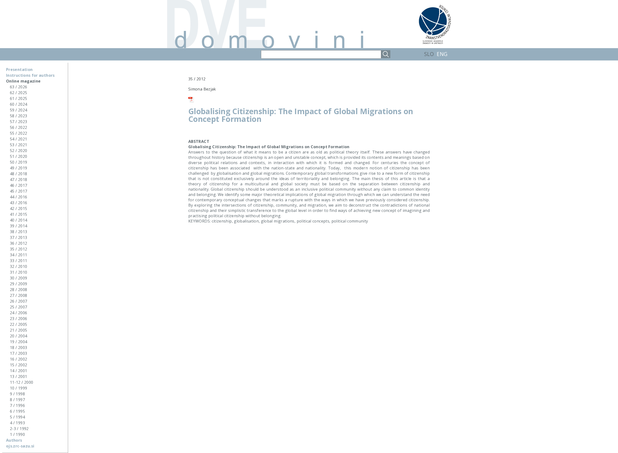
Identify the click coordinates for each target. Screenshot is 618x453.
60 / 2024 (18, 104)
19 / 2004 (18, 341)
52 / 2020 (18, 150)
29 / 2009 (18, 283)
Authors (14, 440)
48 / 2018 (18, 173)
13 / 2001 (18, 376)
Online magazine (23, 81)
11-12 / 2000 (21, 382)
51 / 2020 (18, 156)
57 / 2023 (18, 121)
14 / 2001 (18, 370)
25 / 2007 (18, 307)
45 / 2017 (18, 191)
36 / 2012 (18, 243)
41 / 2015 (18, 214)
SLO (429, 54)
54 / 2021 (18, 139)
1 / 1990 (17, 434)
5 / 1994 (17, 417)
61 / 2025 (18, 98)
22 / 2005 (18, 324)
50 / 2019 (18, 162)
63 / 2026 (18, 87)
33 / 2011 (18, 260)
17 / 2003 (18, 353)
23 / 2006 (18, 318)
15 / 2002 (18, 365)
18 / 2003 (18, 347)
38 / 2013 (18, 231)
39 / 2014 (18, 226)
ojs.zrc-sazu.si (20, 446)
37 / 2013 (18, 237)
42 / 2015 (18, 208)
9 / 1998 (17, 394)
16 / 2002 (18, 359)
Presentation (19, 69)
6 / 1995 (17, 411)
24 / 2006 (18, 312)
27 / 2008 (18, 295)
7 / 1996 (17, 405)
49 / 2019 (18, 168)
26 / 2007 (18, 301)
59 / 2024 (18, 110)
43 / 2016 (18, 202)
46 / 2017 (18, 185)
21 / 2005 (18, 330)
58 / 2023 (18, 115)
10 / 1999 (18, 388)
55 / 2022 (18, 133)
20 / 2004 (18, 336)
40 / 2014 (18, 220)
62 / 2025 (18, 92)
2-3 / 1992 (19, 428)
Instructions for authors (30, 75)
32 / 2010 (18, 266)
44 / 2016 (18, 197)
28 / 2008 (18, 289)
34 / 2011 (18, 255)
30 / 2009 (18, 278)
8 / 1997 (17, 399)
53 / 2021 (18, 144)
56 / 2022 (18, 127)
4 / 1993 (17, 422)
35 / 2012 (18, 249)
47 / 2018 (18, 179)
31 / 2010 (18, 272)
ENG (442, 54)
